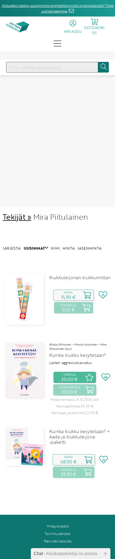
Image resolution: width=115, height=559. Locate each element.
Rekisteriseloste (57, 541)
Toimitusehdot (57, 533)
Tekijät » (17, 216)
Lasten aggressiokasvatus (70, 363)
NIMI (55, 248)
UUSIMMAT (34, 248)
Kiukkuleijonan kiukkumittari (80, 277)
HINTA (69, 248)
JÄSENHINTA (89, 248)
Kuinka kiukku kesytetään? (77, 355)
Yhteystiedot (58, 526)
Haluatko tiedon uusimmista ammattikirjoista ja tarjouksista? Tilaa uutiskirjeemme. (57, 8)
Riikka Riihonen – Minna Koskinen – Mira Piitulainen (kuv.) (77, 346)
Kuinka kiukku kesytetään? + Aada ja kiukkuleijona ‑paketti (79, 437)
